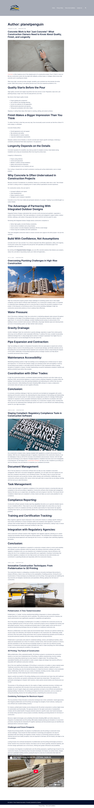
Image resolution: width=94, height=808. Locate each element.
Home (53, 7)
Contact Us (79, 7)
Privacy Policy (60, 7)
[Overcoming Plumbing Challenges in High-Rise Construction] (36, 282)
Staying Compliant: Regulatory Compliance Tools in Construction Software (35, 414)
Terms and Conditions (50, 805)
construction (22, 28)
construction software (33, 460)
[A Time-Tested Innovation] (15, 7)
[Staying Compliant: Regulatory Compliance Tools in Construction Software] (36, 434)
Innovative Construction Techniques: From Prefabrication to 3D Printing (30, 567)
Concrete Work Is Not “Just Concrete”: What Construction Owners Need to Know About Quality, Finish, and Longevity (35, 34)
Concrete (10, 74)
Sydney (39, 802)
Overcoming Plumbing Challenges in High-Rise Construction (32, 262)
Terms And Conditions (70, 7)
